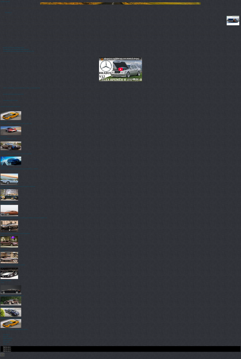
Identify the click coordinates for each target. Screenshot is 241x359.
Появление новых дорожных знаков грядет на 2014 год (14, 329)
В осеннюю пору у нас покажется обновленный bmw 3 (16, 49)
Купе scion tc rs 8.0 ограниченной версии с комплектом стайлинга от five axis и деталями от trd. (24, 217)
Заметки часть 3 (7, 351)
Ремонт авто (6, 342)
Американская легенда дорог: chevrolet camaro (12, 295)
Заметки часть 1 (7, 347)
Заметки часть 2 (7, 349)
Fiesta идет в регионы (6, 280)
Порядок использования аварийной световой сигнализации (15, 233)
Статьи (2, 235)
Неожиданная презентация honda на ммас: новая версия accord (18, 51)
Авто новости (8, 12)
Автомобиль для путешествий (10, 100)
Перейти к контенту (5, 1)
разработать (17, 106)
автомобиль (11, 106)
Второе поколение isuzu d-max (8, 202)
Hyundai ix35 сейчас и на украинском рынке (13, 47)
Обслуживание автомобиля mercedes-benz (13, 94)
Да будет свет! (4, 249)
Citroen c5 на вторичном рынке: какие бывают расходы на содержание (18, 186)
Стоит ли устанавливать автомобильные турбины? (13, 264)
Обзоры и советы (5, 188)
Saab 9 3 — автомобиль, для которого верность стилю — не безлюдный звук (21, 88)
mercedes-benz (4, 106)
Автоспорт (5, 336)
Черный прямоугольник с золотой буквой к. (11, 318)
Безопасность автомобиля (7, 307)
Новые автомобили (5, 204)
